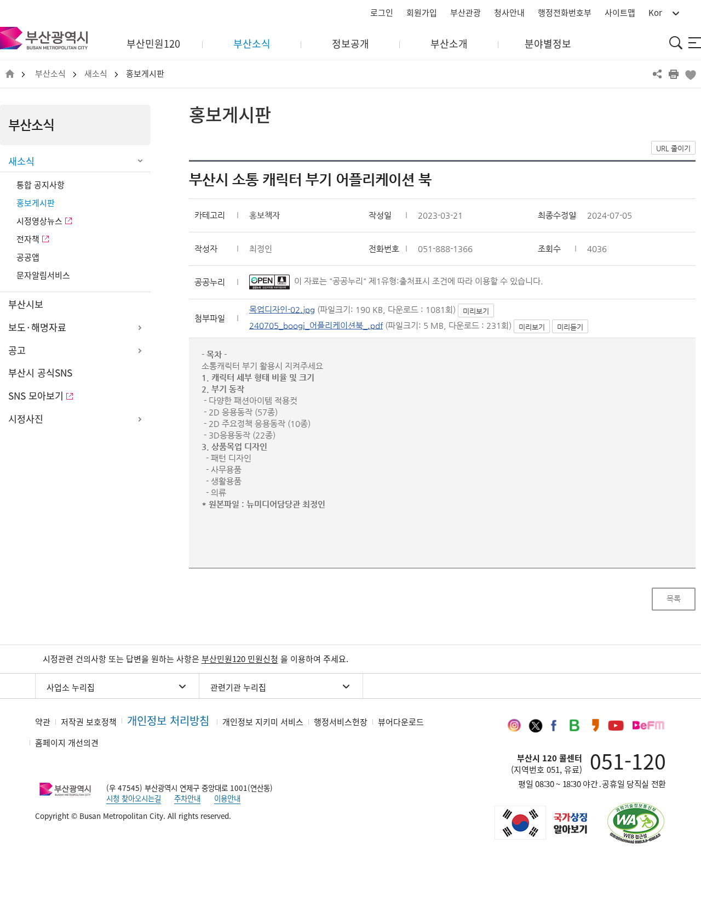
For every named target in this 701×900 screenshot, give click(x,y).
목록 (673, 598)
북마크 (690, 74)
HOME (10, 74)
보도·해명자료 (37, 327)
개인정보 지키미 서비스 (262, 722)
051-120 (628, 760)
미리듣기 (570, 327)
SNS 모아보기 (36, 396)
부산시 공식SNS (40, 373)
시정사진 (25, 419)
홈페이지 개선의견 (67, 743)
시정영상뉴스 (39, 221)
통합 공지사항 (40, 185)
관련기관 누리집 (238, 687)
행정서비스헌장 (340, 722)
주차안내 (187, 798)
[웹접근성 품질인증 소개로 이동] (636, 823)
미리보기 (476, 311)
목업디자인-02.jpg (282, 309)
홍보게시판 (145, 74)
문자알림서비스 (43, 275)
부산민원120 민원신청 (240, 659)
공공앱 (27, 257)
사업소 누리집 (71, 687)
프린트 (673, 74)
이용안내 (227, 798)
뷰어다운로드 (401, 722)
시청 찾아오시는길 (133, 798)
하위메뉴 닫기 (139, 161)
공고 (17, 350)
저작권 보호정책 (89, 722)
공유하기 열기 (657, 74)
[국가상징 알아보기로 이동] (540, 822)
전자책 (27, 239)
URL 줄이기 (673, 148)
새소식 (95, 74)
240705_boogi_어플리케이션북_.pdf (316, 325)
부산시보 (25, 304)
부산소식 (50, 74)
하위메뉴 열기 (139, 328)
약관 (42, 722)
